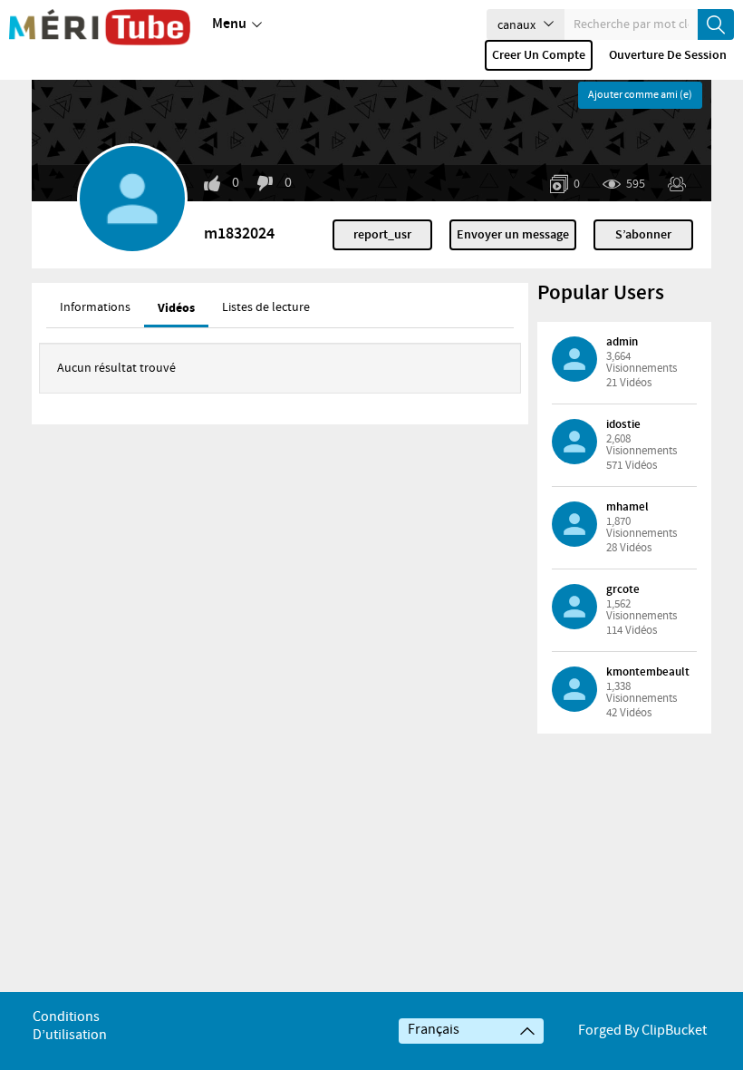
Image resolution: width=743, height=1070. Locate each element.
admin (622, 342)
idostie (623, 424)
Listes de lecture (266, 307)
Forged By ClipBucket (642, 1030)
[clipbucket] (99, 27)
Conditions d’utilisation (70, 1026)
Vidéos (176, 307)
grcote (623, 589)
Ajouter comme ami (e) (640, 95)
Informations (95, 307)
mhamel (627, 507)
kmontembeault (648, 672)
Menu (229, 24)
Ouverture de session (668, 55)
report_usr (382, 235)
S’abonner (643, 235)
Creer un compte (538, 55)
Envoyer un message (513, 235)
